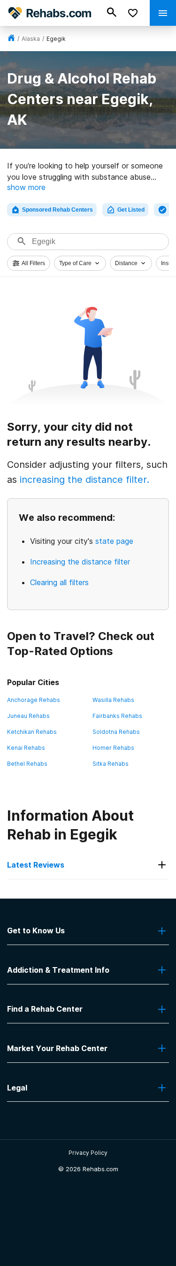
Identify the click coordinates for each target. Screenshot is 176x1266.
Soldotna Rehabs (116, 731)
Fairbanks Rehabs (117, 715)
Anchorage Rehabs (33, 699)
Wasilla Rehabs (113, 699)
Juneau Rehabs (28, 715)
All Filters (33, 263)
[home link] (11, 39)
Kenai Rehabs (26, 747)
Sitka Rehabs (110, 763)
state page (114, 541)
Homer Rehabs (113, 747)
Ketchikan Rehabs (32, 731)
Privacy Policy (88, 1152)
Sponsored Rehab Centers (57, 209)
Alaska (31, 38)
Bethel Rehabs (27, 763)
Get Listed (131, 209)
